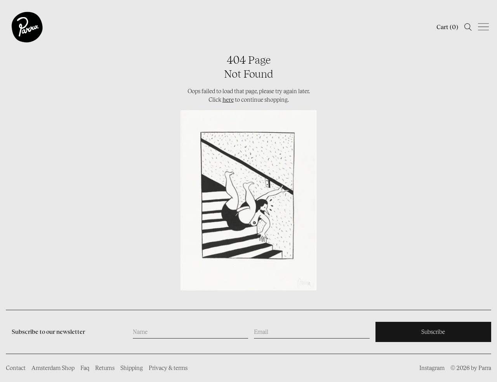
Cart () (447, 27)
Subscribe (433, 331)
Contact (16, 368)
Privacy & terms (168, 368)
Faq (84, 368)
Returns (105, 368)
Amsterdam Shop (53, 368)
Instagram (432, 368)
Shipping (131, 368)
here (228, 99)
